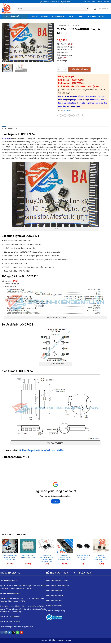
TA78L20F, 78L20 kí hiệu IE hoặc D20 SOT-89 (83, 557)
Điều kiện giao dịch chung (55, 611)
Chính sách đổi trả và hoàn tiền (57, 586)
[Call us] (17, 632)
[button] (95, 8)
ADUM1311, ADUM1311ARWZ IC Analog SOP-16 (64, 557)
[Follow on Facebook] (2, 632)
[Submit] (87, 9)
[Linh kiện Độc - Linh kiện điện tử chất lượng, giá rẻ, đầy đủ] (7, 8)
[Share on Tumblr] (82, 115)
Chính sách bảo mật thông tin (57, 580)
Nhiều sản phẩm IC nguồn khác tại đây (41, 450)
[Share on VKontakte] (75, 115)
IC (70, 25)
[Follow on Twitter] (10, 632)
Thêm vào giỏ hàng (79, 69)
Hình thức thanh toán (54, 606)
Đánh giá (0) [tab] (12, 128)
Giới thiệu (87, 1)
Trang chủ (34, 16)
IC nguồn (76, 25)
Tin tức (81, 16)
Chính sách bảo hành (54, 591)
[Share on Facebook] (59, 115)
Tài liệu (71, 16)
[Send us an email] (14, 632)
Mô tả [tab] (4, 128)
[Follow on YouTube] (21, 632)
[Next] (50, 43)
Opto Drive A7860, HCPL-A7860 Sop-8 (28, 556)
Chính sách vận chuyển (54, 596)
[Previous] (5, 43)
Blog (93, 1)
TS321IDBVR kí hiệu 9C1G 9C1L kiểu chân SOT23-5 (10, 557)
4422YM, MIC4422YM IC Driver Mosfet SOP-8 (101, 558)
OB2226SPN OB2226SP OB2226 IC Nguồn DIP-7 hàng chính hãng (46, 558)
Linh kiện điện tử (62, 25)
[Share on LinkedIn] (78, 115)
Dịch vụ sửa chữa (57, 16)
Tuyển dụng (91, 16)
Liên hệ (100, 1)
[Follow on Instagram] (6, 632)
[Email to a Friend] (67, 115)
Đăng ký (106, 1)
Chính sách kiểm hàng (54, 601)
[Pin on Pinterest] (71, 115)
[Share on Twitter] (63, 115)
